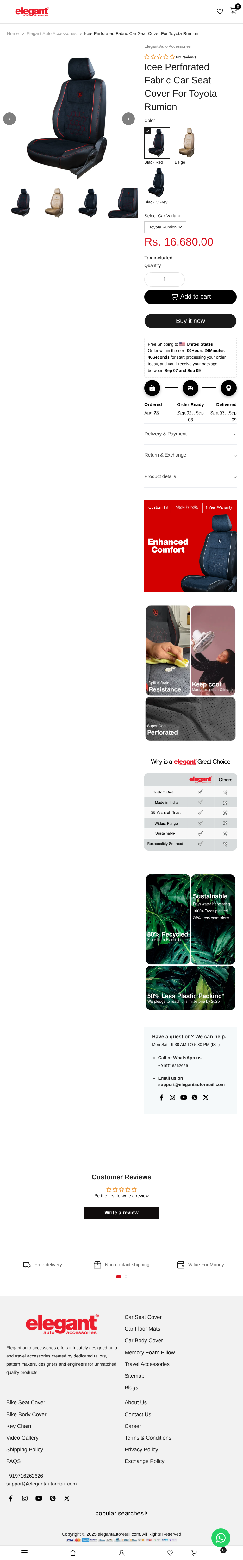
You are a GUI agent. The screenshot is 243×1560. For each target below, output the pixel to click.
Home (13, 33)
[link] (11, 1499)
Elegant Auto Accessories (52, 33)
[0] (233, 10)
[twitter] (66, 1499)
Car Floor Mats (142, 1329)
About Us (136, 1402)
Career (133, 1426)
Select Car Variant (162, 216)
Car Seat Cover (143, 1317)
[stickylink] (73, 1553)
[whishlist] (220, 11)
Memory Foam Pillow (150, 1353)
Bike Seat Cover (25, 1402)
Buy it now (190, 321)
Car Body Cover (144, 1341)
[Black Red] (157, 143)
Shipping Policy (24, 1450)
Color (149, 120)
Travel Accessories (147, 1364)
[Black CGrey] (157, 182)
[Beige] (188, 143)
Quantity (152, 265)
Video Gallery (22, 1438)
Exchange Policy (145, 1461)
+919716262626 (173, 1065)
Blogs (131, 1388)
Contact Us (138, 1414)
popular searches (120, 1513)
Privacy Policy (141, 1450)
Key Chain (18, 1426)
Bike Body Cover (26, 1414)
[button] (159, 57)
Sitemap (134, 1376)
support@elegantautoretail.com (191, 1084)
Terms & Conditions (148, 1438)
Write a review (121, 1213)
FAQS (13, 1461)
